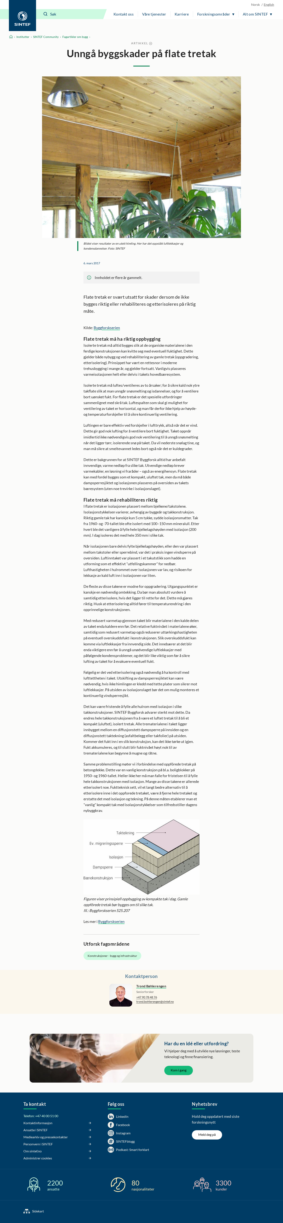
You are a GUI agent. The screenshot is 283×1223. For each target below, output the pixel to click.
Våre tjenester (154, 14)
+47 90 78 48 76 (146, 997)
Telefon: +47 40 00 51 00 (40, 1116)
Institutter (22, 37)
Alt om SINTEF (255, 14)
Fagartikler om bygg (75, 37)
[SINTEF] (22, 15)
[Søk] (45, 14)
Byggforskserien (107, 327)
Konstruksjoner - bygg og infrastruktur (112, 955)
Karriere (182, 14)
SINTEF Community (46, 37)
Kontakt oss (124, 14)
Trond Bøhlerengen (151, 986)
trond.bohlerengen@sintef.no (155, 1001)
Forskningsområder (213, 14)
